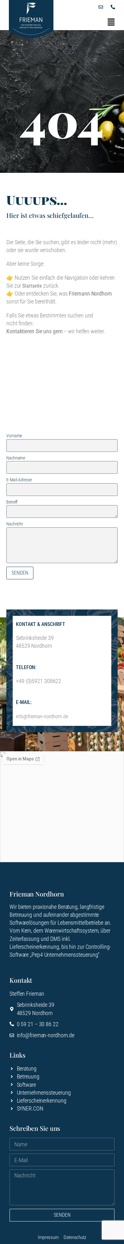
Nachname (15, 457)
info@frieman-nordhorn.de (42, 716)
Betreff (11, 502)
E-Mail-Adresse (19, 479)
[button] (111, 22)
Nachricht (14, 523)
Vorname (14, 435)
